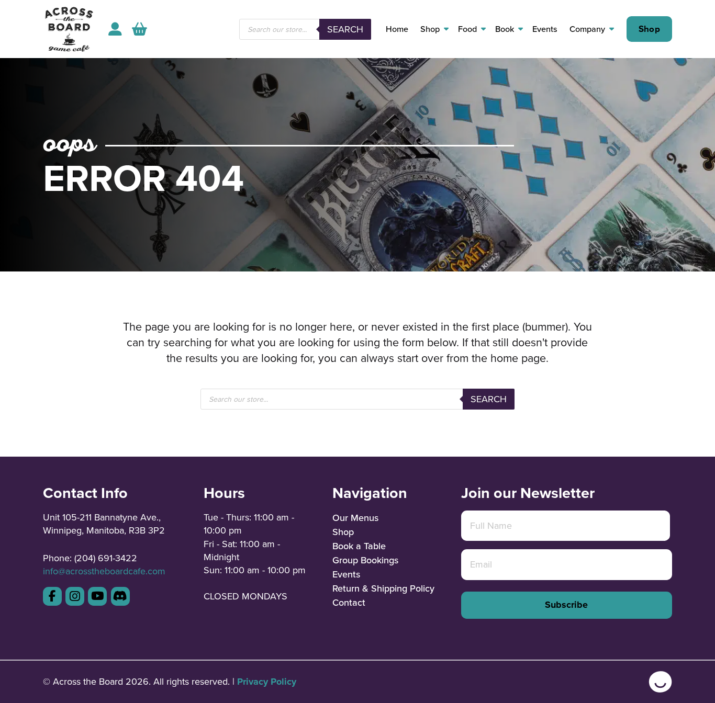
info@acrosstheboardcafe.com (104, 570)
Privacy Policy (266, 681)
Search (345, 29)
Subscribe (566, 604)
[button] (139, 29)
